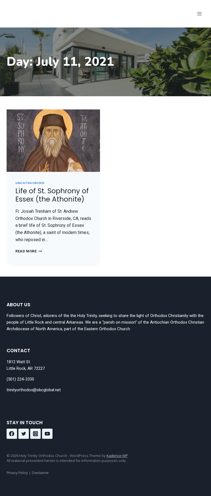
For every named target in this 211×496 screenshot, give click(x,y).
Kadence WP (117, 455)
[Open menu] (199, 13)
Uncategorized (30, 183)
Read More (28, 251)
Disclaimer (40, 473)
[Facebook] (12, 434)
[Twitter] (23, 434)
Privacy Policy (17, 473)
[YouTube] (47, 434)
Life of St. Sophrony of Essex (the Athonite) (52, 195)
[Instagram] (35, 434)
